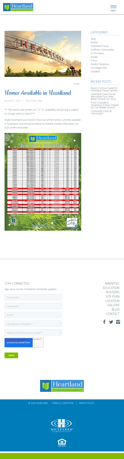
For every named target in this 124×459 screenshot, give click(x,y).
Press (94, 60)
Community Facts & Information (101, 112)
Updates (95, 71)
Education (111, 288)
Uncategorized (98, 67)
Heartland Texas (100, 46)
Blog (40, 100)
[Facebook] (103, 322)
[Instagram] (117, 322)
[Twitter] (110, 322)
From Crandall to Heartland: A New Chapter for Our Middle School (105, 105)
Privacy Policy (86, 403)
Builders (112, 292)
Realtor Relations (100, 64)
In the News (97, 53)
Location (112, 301)
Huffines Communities (102, 49)
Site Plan (112, 296)
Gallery (113, 305)
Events (94, 42)
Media (94, 57)
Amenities (112, 283)
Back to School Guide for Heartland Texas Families (104, 89)
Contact (112, 313)
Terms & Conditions (63, 403)
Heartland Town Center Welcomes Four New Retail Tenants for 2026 (103, 96)
